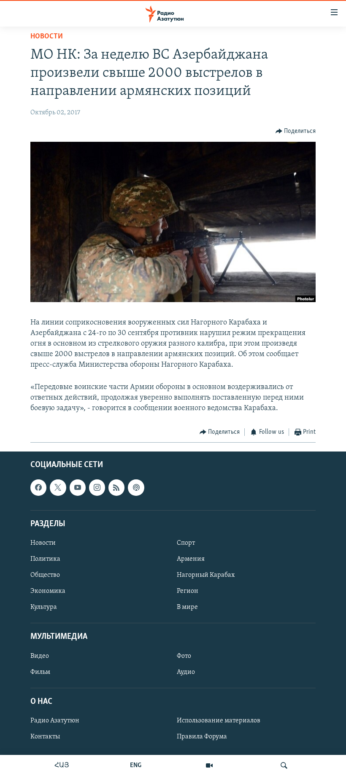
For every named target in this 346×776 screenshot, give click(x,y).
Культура (43, 607)
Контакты (45, 736)
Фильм (40, 671)
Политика (45, 559)
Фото (184, 655)
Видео (39, 655)
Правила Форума (202, 736)
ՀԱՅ (61, 765)
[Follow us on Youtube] (78, 487)
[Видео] (209, 765)
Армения (191, 559)
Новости (46, 37)
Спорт (186, 543)
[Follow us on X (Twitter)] (58, 487)
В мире (187, 607)
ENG (135, 765)
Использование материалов (218, 720)
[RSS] (116, 487)
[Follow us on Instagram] (97, 487)
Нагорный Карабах (206, 575)
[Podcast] (136, 487)
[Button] (296, 131)
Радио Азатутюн (54, 720)
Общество (45, 575)
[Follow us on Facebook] (38, 487)
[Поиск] (284, 765)
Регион (187, 591)
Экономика (47, 591)
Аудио (186, 671)
